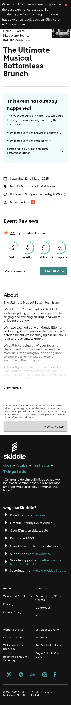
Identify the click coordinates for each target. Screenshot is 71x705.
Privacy (8, 604)
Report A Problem (54, 426)
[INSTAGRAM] (44, 675)
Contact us (43, 607)
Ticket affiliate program (13, 647)
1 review (40, 233)
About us (41, 588)
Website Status (13, 629)
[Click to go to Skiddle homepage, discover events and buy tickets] (14, 450)
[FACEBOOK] (55, 675)
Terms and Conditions (17, 596)
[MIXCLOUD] (33, 675)
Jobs (39, 615)
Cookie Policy (12, 612)
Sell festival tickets (48, 645)
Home (7, 31)
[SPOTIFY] (21, 675)
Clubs (22, 465)
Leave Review (53, 271)
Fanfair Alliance (39, 554)
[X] (9, 675)
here (56, 19)
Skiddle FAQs (44, 637)
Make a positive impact (49, 570)
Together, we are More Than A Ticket (35, 562)
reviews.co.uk (43, 515)
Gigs (7, 465)
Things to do (14, 471)
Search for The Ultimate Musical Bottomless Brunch (27, 151)
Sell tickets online (47, 629)
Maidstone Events (16, 35)
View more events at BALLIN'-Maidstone (32, 132)
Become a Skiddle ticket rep (15, 658)
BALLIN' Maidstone (16, 40)
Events (20, 31)
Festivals (41, 465)
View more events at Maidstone (27, 140)
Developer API (12, 637)
